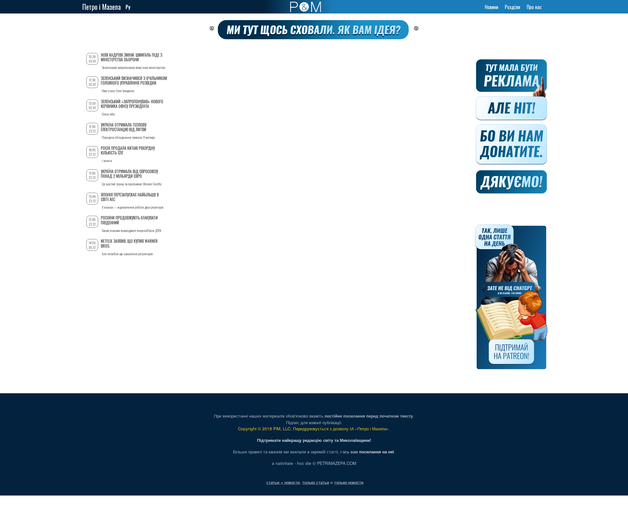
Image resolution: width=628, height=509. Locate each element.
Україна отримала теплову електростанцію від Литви (123, 127)
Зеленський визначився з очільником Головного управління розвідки (134, 80)
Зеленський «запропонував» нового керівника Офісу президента (132, 104)
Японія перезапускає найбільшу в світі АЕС (130, 197)
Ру (128, 7)
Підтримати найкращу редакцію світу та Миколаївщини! (314, 440)
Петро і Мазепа (101, 7)
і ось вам (367, 451)
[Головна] (305, 7)
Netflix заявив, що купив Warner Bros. (129, 243)
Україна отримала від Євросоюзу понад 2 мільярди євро (129, 173)
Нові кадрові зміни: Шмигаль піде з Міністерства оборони (131, 57)
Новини (491, 7)
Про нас (534, 7)
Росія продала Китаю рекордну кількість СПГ (128, 150)
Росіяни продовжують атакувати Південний (129, 220)
